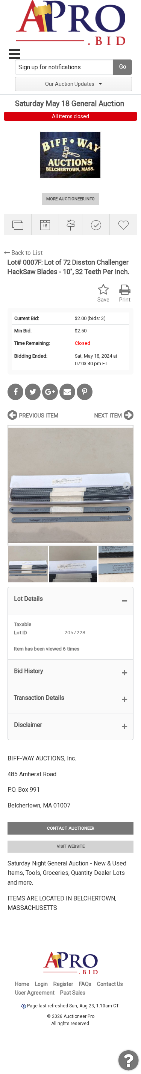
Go (122, 67)
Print (124, 300)
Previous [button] (15, 485)
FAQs (85, 984)
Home (22, 984)
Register (63, 984)
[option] (70, 485)
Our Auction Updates (69, 84)
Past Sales (72, 993)
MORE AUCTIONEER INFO (70, 199)
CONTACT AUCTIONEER (70, 828)
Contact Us (110, 984)
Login (41, 984)
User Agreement (35, 993)
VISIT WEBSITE (71, 846)
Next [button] (126, 485)
